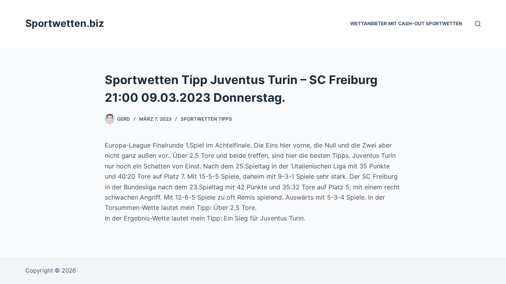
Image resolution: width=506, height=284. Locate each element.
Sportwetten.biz (64, 23)
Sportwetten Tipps (206, 119)
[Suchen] (478, 24)
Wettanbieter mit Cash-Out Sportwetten (406, 23)
